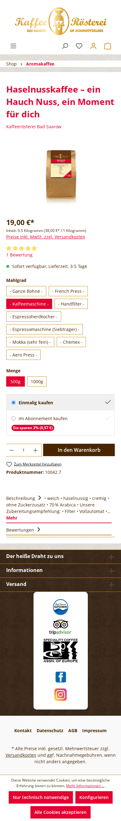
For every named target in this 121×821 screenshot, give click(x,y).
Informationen (24, 570)
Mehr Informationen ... (85, 785)
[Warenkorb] (108, 46)
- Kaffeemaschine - (29, 304)
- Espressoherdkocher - (34, 317)
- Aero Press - (23, 355)
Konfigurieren (94, 797)
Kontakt (23, 730)
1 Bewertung (19, 255)
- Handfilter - (71, 304)
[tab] (59, 507)
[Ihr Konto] (93, 46)
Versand (16, 584)
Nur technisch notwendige (41, 797)
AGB (72, 730)
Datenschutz (50, 730)
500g (15, 381)
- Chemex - (71, 342)
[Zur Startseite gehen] (60, 21)
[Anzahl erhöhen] (35, 450)
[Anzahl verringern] (11, 450)
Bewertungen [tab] (20, 530)
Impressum (94, 730)
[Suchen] (65, 46)
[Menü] (13, 46)
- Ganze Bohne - (26, 291)
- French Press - (68, 291)
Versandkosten (21, 755)
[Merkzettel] (79, 46)
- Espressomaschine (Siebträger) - (44, 329)
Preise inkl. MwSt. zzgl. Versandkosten (45, 237)
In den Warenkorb (79, 450)
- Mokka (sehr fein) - (30, 342)
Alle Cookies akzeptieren (60, 812)
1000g (37, 381)
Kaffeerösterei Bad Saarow (33, 126)
